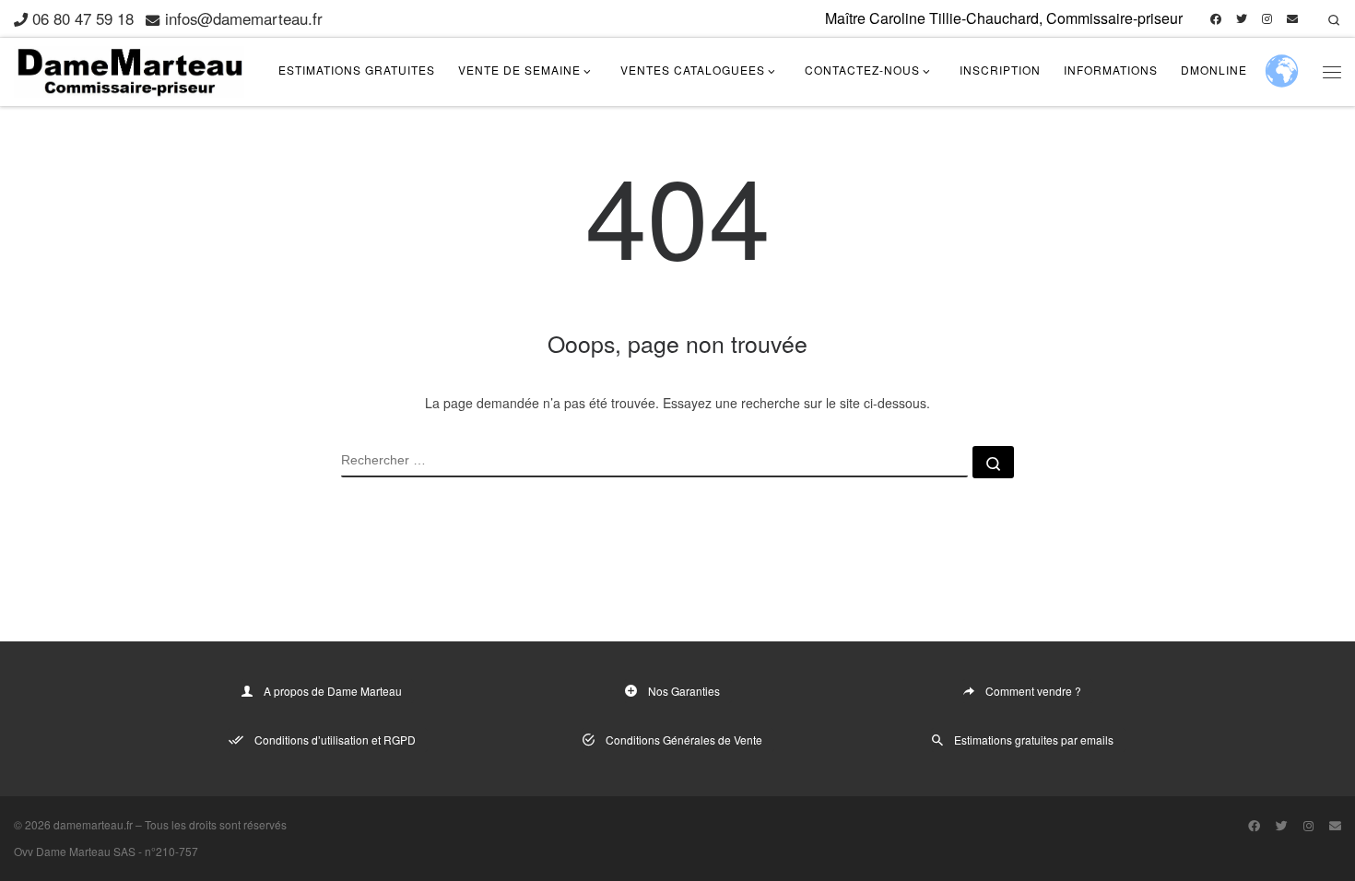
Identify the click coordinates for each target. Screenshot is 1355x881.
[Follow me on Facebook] (1215, 19)
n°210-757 (171, 851)
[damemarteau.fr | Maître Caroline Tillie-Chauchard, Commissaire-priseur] (129, 68)
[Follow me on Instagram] (1267, 19)
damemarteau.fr (93, 824)
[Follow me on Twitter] (1241, 19)
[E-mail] (1292, 19)
